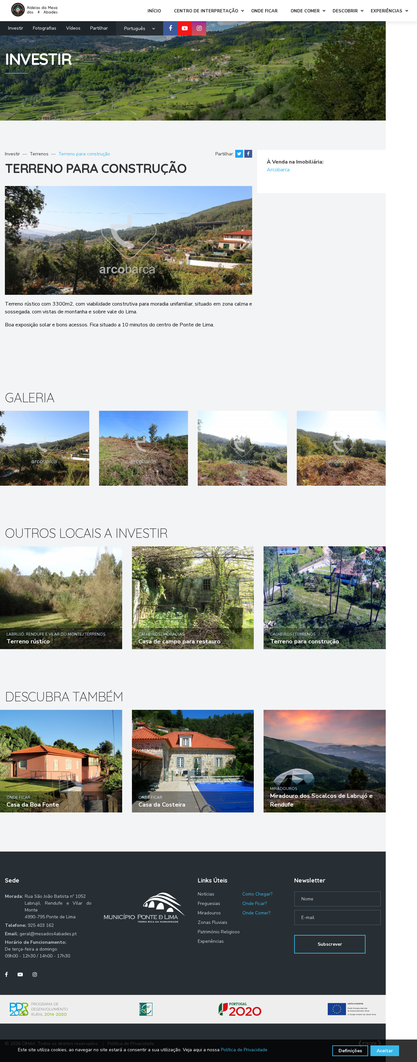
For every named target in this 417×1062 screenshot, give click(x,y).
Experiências (211, 941)
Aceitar (385, 1051)
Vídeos (73, 28)
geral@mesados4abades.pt (48, 934)
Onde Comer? (256, 913)
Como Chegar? (257, 894)
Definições (350, 1051)
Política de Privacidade (244, 1050)
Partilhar (99, 28)
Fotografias (44, 28)
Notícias (206, 894)
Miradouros (209, 913)
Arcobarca (278, 169)
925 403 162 (41, 925)
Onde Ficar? (254, 903)
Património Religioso (219, 932)
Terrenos (39, 154)
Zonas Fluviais (212, 922)
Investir (15, 28)
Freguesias (209, 903)
